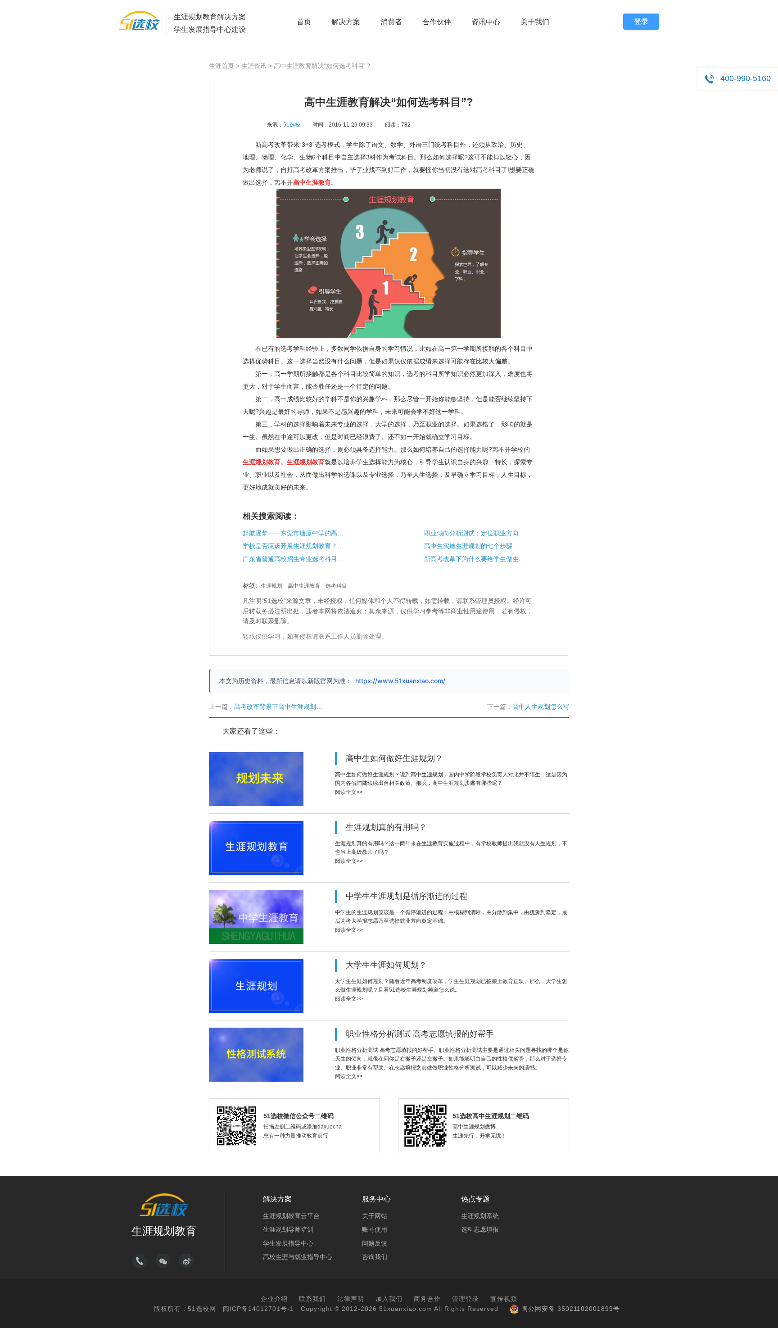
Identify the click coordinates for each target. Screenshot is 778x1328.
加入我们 (389, 1298)
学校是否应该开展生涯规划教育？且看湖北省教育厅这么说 (294, 545)
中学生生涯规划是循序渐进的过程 (406, 896)
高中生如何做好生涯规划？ (394, 758)
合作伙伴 (436, 22)
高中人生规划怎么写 (540, 706)
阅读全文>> (349, 792)
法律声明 (350, 1298)
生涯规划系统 (480, 1215)
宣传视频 (503, 1298)
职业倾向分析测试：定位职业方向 (471, 533)
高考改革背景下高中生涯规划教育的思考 (291, 706)
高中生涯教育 (304, 586)
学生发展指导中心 (288, 1243)
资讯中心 (485, 22)
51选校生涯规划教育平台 (139, 20)
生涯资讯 (254, 65)
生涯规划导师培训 (288, 1229)
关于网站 (374, 1215)
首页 (304, 22)
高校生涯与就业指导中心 (297, 1256)
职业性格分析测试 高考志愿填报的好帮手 (420, 1033)
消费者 (391, 22)
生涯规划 (271, 586)
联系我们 (312, 1298)
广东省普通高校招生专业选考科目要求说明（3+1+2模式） (294, 558)
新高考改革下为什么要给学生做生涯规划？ (476, 558)
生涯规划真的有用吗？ (386, 827)
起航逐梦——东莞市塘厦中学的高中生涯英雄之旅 (294, 533)
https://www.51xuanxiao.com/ (400, 680)
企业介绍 (274, 1298)
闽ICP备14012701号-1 (258, 1308)
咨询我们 (374, 1256)
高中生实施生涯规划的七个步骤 (468, 545)
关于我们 (534, 22)
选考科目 (336, 586)
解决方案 (345, 22)
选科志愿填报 (480, 1229)
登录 (641, 21)
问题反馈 (374, 1243)
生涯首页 (221, 65)
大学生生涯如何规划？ (386, 965)
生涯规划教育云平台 (291, 1215)
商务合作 (427, 1298)
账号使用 (374, 1229)
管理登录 (465, 1298)
